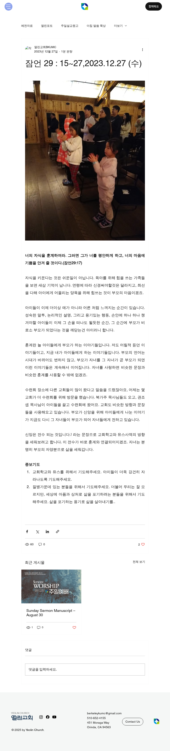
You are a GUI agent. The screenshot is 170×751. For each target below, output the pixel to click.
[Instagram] (41, 717)
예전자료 (27, 25)
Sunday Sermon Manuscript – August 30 (50, 612)
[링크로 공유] (58, 531)
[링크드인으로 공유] (47, 531)
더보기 (118, 25)
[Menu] (8, 6)
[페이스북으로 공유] (27, 531)
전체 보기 (139, 561)
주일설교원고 (69, 25)
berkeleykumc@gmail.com (104, 713)
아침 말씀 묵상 (96, 25)
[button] (132, 721)
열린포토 (47, 25)
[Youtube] (54, 717)
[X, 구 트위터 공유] (37, 531)
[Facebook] (47, 717)
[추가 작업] (142, 49)
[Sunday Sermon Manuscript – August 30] (51, 586)
